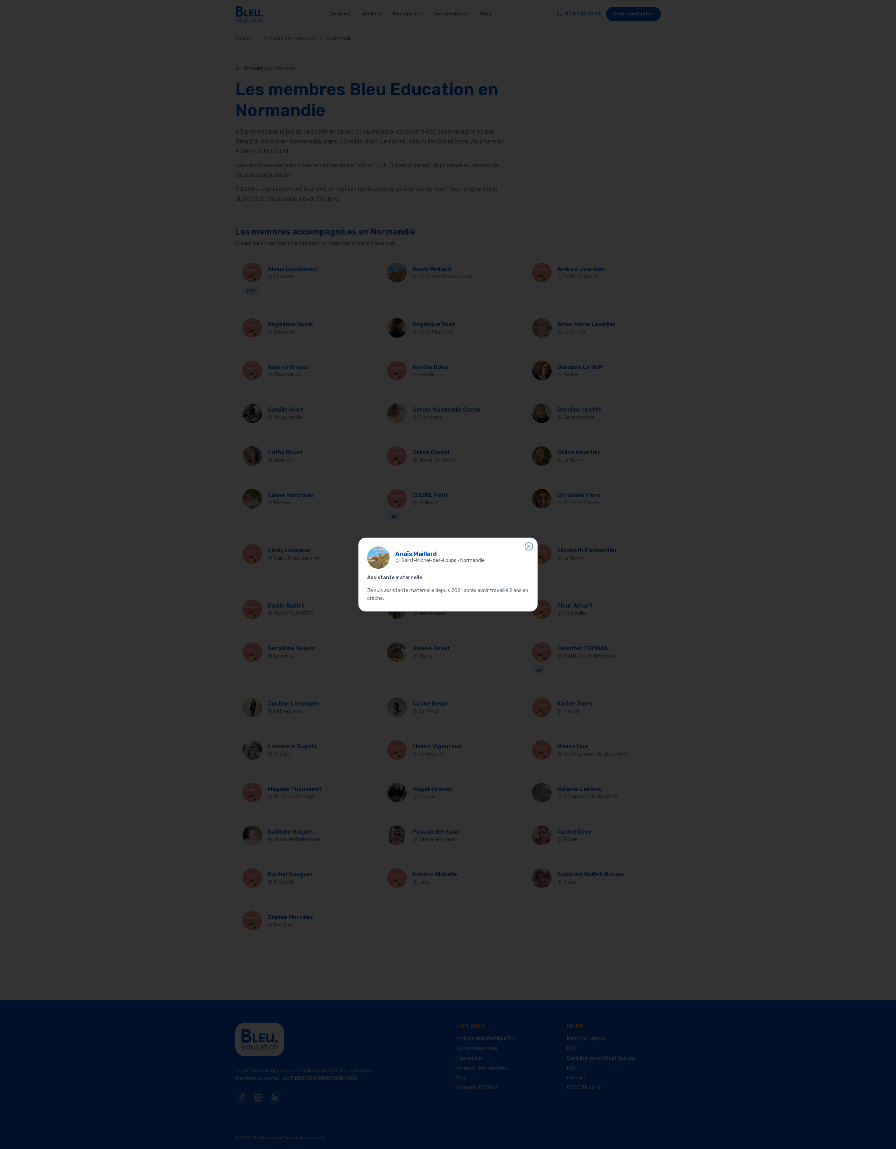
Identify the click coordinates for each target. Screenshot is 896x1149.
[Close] (529, 546)
